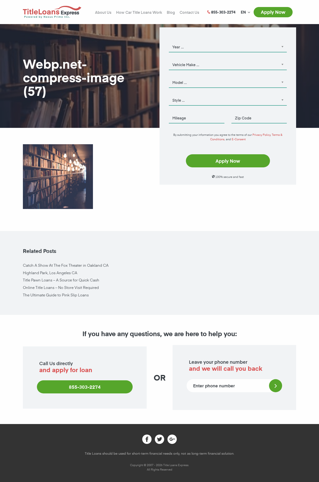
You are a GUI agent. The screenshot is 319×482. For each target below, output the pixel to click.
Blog (171, 12)
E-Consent (239, 139)
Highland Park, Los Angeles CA (50, 272)
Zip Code (238, 111)
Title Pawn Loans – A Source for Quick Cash (61, 279)
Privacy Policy (261, 135)
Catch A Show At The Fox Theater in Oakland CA (66, 265)
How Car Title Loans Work (139, 12)
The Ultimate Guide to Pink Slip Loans (56, 294)
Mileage (175, 111)
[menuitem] (243, 12)
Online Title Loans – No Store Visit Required (61, 287)
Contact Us (189, 12)
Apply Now (273, 12)
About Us (103, 12)
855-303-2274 (85, 387)
